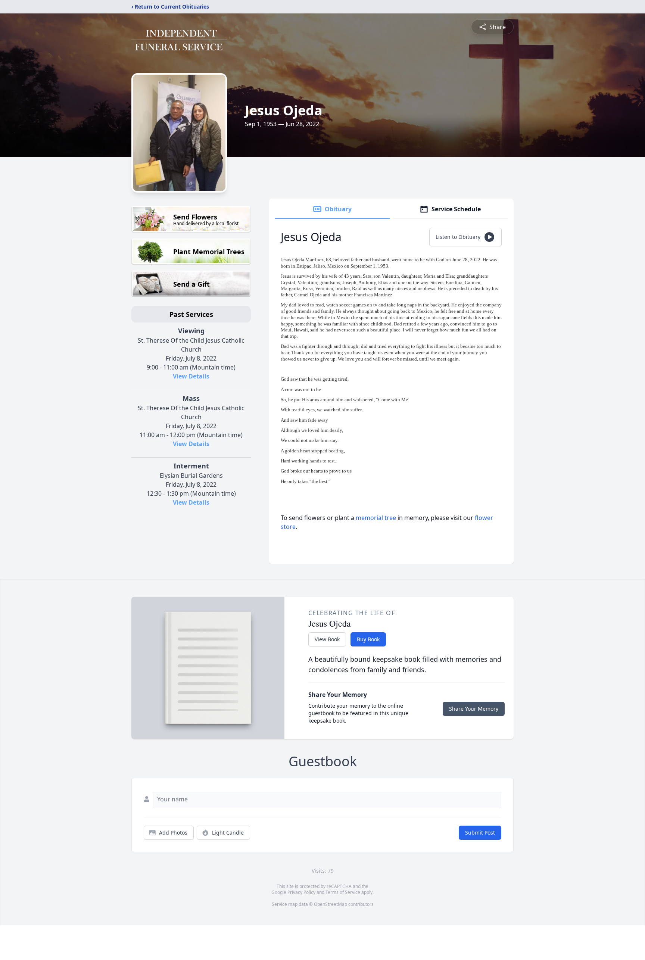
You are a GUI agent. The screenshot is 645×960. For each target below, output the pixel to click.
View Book (327, 639)
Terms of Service (342, 892)
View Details (191, 376)
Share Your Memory (473, 708)
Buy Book (368, 639)
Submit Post (480, 832)
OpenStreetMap (330, 904)
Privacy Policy (301, 892)
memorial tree (376, 518)
